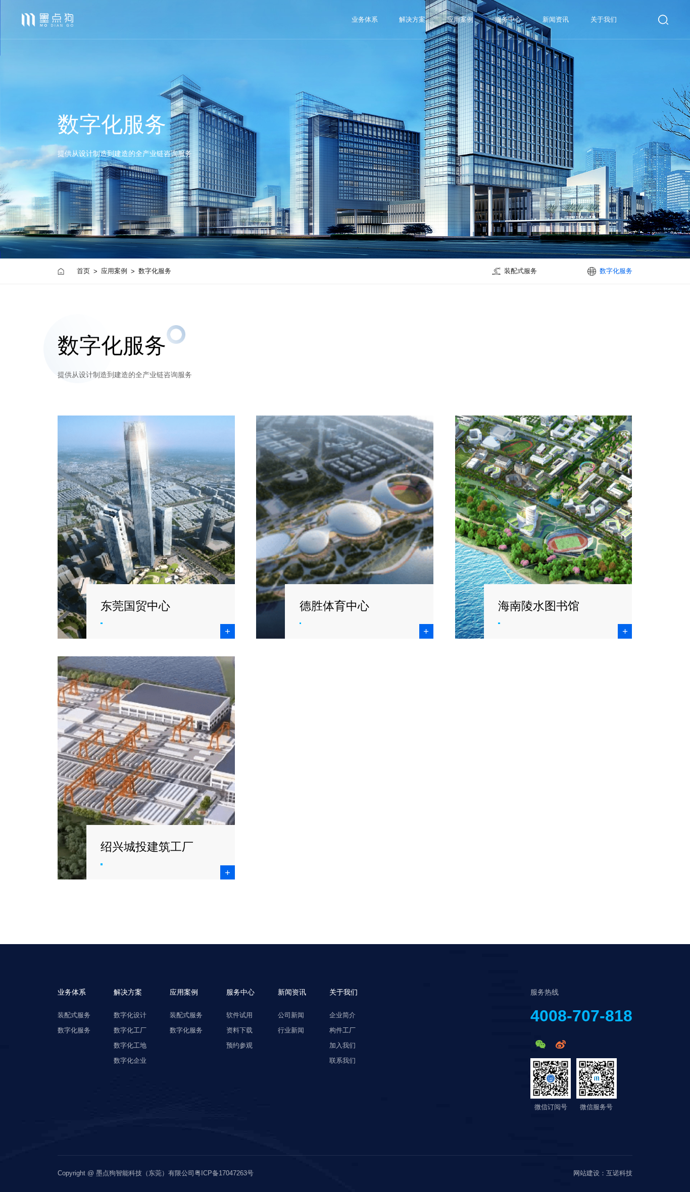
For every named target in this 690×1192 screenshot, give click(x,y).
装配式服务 (74, 1015)
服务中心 (508, 19)
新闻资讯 (556, 19)
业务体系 (72, 992)
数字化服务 (74, 1030)
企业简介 (342, 1015)
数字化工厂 (130, 1030)
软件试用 (239, 1015)
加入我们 (342, 1045)
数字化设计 (130, 1015)
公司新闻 (291, 1015)
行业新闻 (291, 1030)
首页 (83, 271)
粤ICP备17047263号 (224, 1173)
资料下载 (239, 1030)
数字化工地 (130, 1045)
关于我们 (603, 19)
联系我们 (342, 1060)
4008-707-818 (581, 1016)
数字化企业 (130, 1060)
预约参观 (239, 1045)
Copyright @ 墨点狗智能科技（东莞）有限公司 (126, 1173)
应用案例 (460, 19)
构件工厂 (342, 1030)
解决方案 (412, 19)
